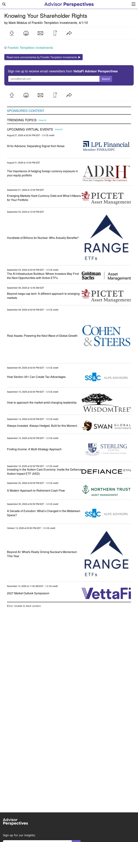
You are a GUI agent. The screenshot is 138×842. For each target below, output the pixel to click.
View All (42, 120)
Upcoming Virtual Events (30, 129)
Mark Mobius (18, 22)
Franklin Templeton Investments (54, 22)
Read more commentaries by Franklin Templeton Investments (42, 57)
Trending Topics (22, 120)
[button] (11, 33)
